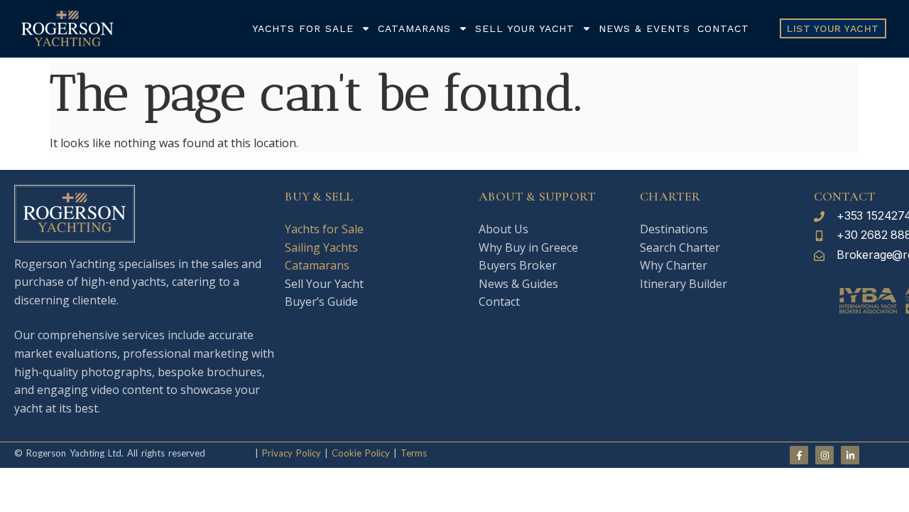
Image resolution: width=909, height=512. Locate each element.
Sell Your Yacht (525, 28)
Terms (414, 453)
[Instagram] (824, 455)
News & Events (644, 28)
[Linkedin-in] (850, 455)
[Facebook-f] (799, 455)
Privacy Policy (291, 453)
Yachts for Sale (303, 28)
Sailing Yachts (321, 247)
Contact (723, 28)
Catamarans (414, 28)
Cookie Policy (359, 453)
